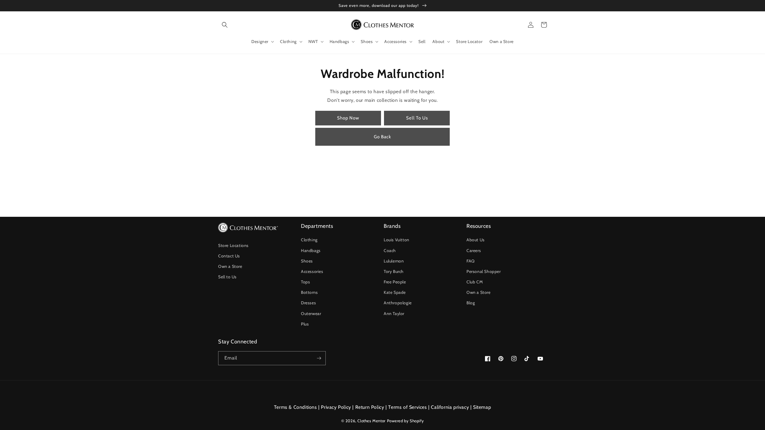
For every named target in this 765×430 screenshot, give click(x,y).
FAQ (470, 261)
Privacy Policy (336, 407)
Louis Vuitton (396, 239)
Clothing (309, 239)
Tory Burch (394, 271)
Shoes (307, 261)
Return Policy (369, 407)
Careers (473, 250)
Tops (305, 282)
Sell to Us (227, 277)
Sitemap (482, 407)
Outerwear (311, 313)
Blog (470, 302)
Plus (305, 324)
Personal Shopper (483, 271)
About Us (475, 239)
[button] (224, 24)
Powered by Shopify (405, 420)
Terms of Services (407, 407)
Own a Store (230, 266)
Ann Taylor (394, 313)
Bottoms (309, 292)
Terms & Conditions (295, 407)
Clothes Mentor (371, 420)
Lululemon (394, 261)
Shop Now (348, 118)
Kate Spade (395, 292)
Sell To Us (417, 118)
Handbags (311, 250)
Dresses (308, 302)
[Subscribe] (318, 358)
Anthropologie (398, 302)
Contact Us (229, 256)
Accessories (312, 271)
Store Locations (233, 245)
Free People (395, 282)
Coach (390, 250)
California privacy (450, 407)
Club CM (474, 282)
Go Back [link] (382, 136)
